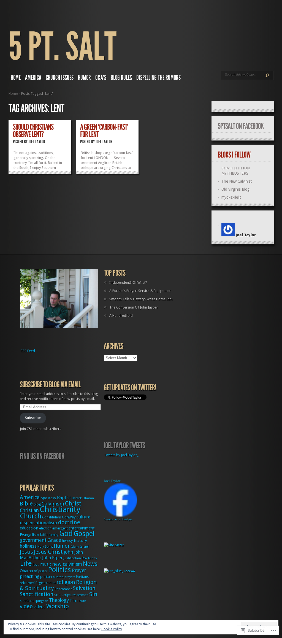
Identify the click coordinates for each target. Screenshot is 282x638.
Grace (54, 540)
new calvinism (67, 564)
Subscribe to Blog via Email (50, 385)
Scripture (68, 595)
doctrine (69, 522)
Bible (26, 503)
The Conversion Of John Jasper (133, 307)
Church (30, 516)
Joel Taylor (36, 142)
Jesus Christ (48, 552)
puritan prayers (64, 577)
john (68, 552)
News (90, 563)
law (84, 558)
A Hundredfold (121, 315)
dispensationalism (38, 522)
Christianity (60, 509)
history (80, 540)
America (33, 78)
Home (16, 78)
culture (83, 517)
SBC (57, 595)
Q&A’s (100, 78)
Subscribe (33, 418)
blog (37, 504)
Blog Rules (121, 78)
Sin (93, 594)
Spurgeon (41, 601)
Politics (59, 570)
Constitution (51, 517)
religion (65, 582)
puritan (46, 576)
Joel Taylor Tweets (124, 445)
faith (44, 534)
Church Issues (60, 78)
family (53, 534)
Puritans (82, 577)
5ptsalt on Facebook (241, 126)
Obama (26, 571)
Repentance (63, 589)
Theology (59, 600)
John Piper (52, 557)
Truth (82, 601)
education (29, 528)
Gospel (84, 534)
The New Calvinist (236, 181)
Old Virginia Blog (235, 189)
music (45, 564)
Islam (75, 546)
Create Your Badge (118, 519)
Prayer (79, 570)
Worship (57, 606)
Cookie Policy (111, 629)
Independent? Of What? (128, 282)
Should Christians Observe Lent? (33, 130)
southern (27, 601)
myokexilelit (231, 197)
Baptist (64, 497)
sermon (82, 595)
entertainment (82, 528)
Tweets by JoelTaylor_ (121, 455)
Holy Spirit (45, 546)
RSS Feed (28, 351)
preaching (29, 576)
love (36, 565)
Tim (73, 600)
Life (26, 563)
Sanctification (36, 594)
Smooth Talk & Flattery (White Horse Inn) (141, 299)
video (26, 606)
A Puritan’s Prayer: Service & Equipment (139, 291)
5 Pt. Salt (62, 46)
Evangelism (29, 534)
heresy (67, 541)
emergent (60, 528)
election (45, 528)
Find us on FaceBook (42, 456)
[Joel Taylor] (120, 515)
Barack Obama (83, 498)
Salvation (84, 588)
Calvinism (53, 504)
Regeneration (46, 583)
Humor (84, 78)
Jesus (26, 551)
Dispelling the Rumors (158, 78)
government (33, 540)
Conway (69, 517)
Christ (73, 503)
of (35, 571)
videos (39, 606)
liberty (92, 558)
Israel (84, 546)
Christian (29, 510)
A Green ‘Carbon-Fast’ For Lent (104, 130)
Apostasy (48, 498)
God (66, 533)
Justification (72, 558)
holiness (28, 546)
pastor (42, 571)
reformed (27, 583)
